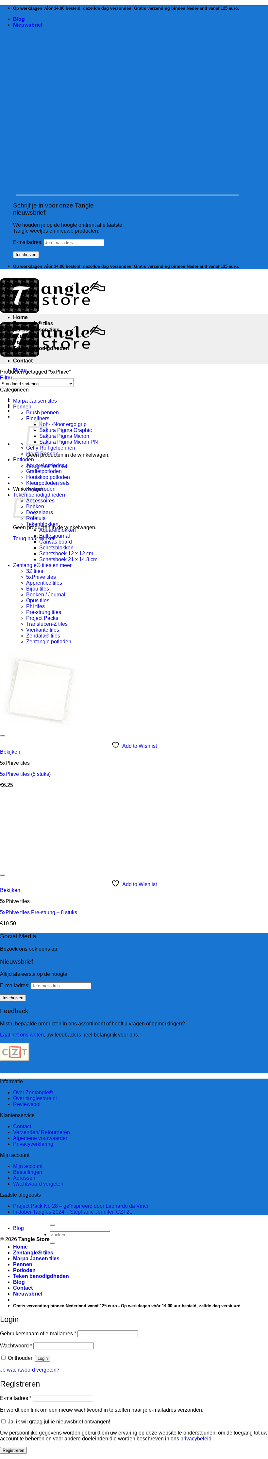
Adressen (24, 1178)
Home (20, 317)
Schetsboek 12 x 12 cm (66, 553)
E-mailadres (15, 1398)
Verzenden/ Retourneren (41, 1132)
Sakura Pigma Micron (64, 436)
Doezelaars (39, 512)
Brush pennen (42, 412)
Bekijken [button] (10, 752)
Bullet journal (54, 536)
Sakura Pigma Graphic (65, 430)
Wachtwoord (16, 1345)
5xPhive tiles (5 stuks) (25, 774)
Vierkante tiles (42, 630)
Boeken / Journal (45, 594)
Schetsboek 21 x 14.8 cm (68, 559)
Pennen (22, 336)
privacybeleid (195, 1438)
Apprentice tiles (44, 583)
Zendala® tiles (43, 635)
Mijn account (27, 1166)
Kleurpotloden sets (48, 483)
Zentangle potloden (48, 641)
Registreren (13, 1450)
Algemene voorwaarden (41, 1138)
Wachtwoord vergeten (38, 1184)
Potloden (24, 342)
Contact (23, 360)
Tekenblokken (42, 524)
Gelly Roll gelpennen (50, 448)
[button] (27, 25)
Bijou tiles (37, 588)
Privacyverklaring (33, 1144)
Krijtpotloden (41, 489)
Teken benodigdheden (41, 348)
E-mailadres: (28, 242)
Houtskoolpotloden (48, 477)
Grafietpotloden (44, 471)
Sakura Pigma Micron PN (68, 442)
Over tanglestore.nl (35, 1098)
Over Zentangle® (33, 1092)
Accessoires (40, 500)
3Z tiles (34, 571)
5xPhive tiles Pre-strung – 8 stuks (38, 912)
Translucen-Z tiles (47, 624)
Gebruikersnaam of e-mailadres (38, 1333)
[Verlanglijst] (2, 736)
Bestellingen (27, 1172)
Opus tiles (37, 600)
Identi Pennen (42, 453)
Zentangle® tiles (33, 323)
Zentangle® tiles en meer (42, 565)
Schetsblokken (56, 547)
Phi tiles (35, 606)
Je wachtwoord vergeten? (29, 1370)
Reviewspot (27, 1104)
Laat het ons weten (22, 1034)
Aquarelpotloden (45, 465)
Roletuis (35, 518)
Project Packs (42, 618)
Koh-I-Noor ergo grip (63, 424)
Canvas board (55, 542)
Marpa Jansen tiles (36, 329)
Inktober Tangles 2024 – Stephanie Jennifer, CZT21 (72, 1212)
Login (43, 1358)
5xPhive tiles (41, 577)
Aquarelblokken (57, 530)
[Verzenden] (52, 1243)
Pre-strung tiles (43, 612)
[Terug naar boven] (52, 1225)
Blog (19, 19)
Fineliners (37, 418)
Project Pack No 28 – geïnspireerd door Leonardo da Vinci (80, 1206)
